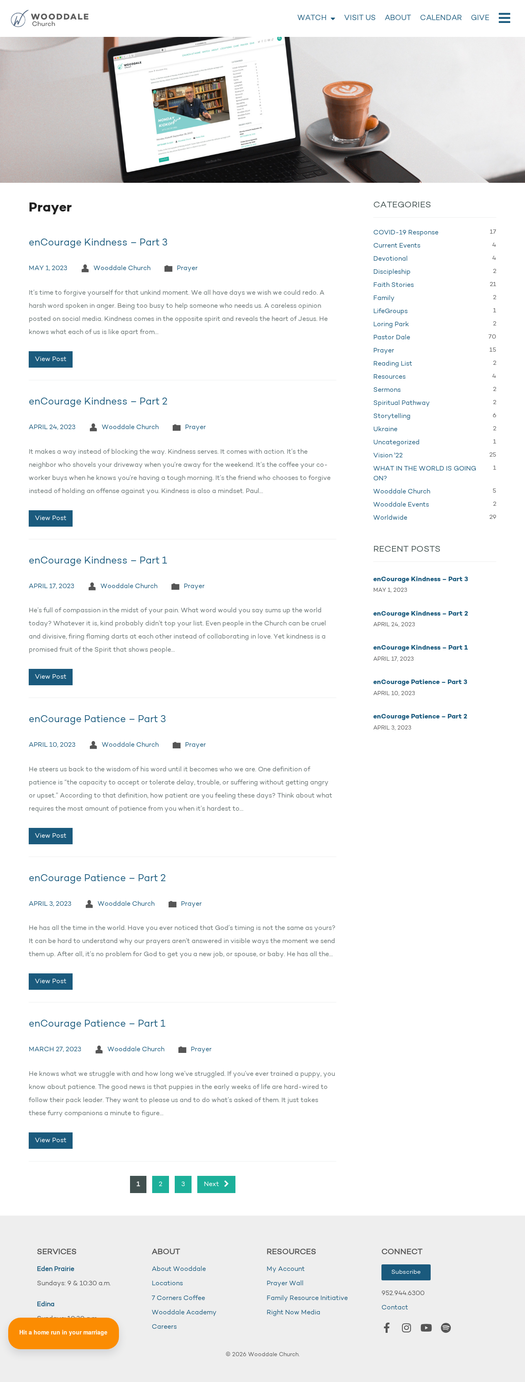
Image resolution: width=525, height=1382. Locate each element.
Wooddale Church (122, 268)
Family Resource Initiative (307, 1298)
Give (480, 18)
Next (212, 1184)
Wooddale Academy (184, 1312)
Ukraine (385, 429)
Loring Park (391, 324)
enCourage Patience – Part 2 (97, 879)
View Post (50, 359)
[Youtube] (426, 1328)
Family (384, 298)
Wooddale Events (401, 505)
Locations (167, 1283)
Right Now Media (293, 1312)
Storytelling (392, 416)
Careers (164, 1327)
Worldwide (390, 518)
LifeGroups (390, 311)
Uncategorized (396, 442)
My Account (286, 1269)
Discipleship (392, 272)
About (398, 18)
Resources (389, 377)
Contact (394, 1308)
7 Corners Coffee (178, 1298)
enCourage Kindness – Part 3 (98, 243)
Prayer (187, 268)
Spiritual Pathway (401, 403)
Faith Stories (393, 285)
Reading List (392, 364)
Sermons (387, 390)
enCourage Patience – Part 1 (97, 1024)
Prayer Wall (285, 1283)
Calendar (441, 18)
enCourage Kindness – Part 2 (98, 402)
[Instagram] (406, 1328)
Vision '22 (388, 455)
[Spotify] (446, 1328)
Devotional (390, 259)
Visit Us (360, 18)
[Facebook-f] (387, 1328)
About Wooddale (179, 1269)
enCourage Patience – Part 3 (97, 720)
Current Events (396, 246)
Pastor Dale (391, 337)
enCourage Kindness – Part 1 (98, 561)
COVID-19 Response (405, 233)
